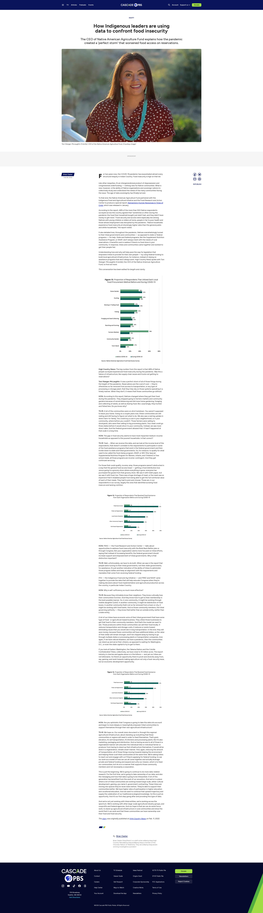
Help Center (98, 888)
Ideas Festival (137, 870)
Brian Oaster (122, 836)
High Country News (138, 818)
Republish (197, 184)
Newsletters (183, 876)
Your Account (98, 893)
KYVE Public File (157, 876)
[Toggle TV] (42, 12)
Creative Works (138, 888)
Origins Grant (137, 876)
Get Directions (74, 897)
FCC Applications (158, 882)
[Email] (195, 179)
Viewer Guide (118, 876)
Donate (196, 5)
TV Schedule (118, 870)
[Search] (169, 5)
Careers (96, 882)
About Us (97, 870)
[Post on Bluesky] (199, 174)
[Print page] (199, 179)
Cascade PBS (103, 905)
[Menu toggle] (63, 5)
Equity (131, 18)
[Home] (75, 875)
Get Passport (118, 882)
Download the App (120, 893)
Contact (97, 876)
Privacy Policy (157, 893)
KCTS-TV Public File (159, 870)
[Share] (195, 174)
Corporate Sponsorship (141, 882)
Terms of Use (156, 888)
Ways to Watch (119, 888)
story (104, 818)
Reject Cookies (183, 881)
